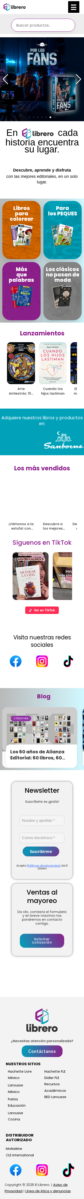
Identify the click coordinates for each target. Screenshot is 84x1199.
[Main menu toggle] (73, 7)
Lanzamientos (42, 333)
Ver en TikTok (44, 610)
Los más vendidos (42, 468)
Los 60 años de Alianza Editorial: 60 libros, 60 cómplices (37, 757)
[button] (29, 117)
